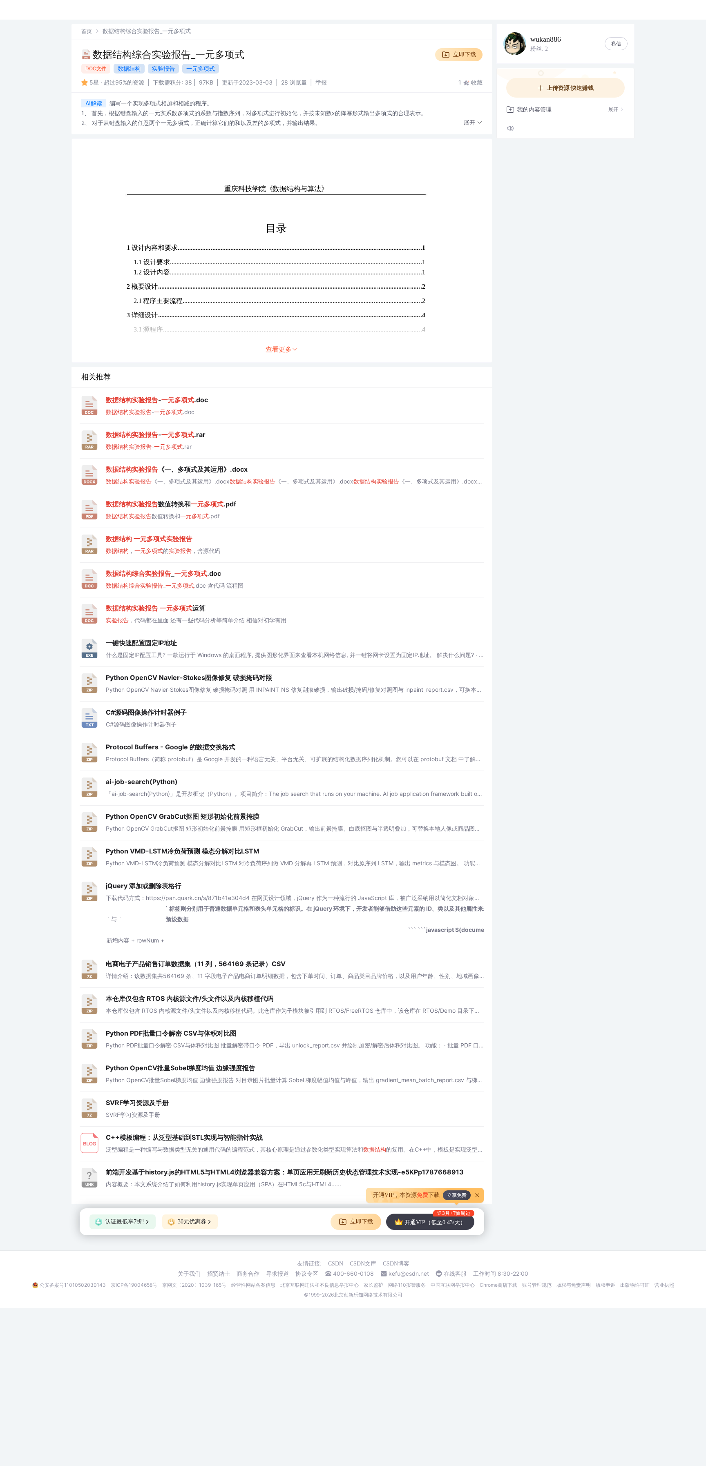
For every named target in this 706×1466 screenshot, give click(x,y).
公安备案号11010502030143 (73, 1285)
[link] (86, 30)
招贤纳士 (218, 1273)
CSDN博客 (396, 1264)
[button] (473, 123)
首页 (86, 31)
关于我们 (189, 1273)
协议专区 (306, 1273)
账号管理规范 (537, 1285)
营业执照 (664, 1285)
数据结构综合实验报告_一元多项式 (168, 54)
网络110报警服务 (407, 1285)
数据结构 (129, 68)
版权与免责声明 (573, 1285)
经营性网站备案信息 (253, 1285)
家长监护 (373, 1285)
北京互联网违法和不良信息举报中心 (319, 1285)
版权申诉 (605, 1285)
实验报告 (163, 68)
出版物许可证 (635, 1285)
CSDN (335, 1264)
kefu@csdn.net (409, 1273)
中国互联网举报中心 (453, 1285)
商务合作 (248, 1273)
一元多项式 (200, 68)
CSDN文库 (363, 1264)
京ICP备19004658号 (134, 1285)
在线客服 (455, 1273)
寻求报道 (277, 1273)
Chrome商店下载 (498, 1285)
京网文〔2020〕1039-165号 (194, 1285)
